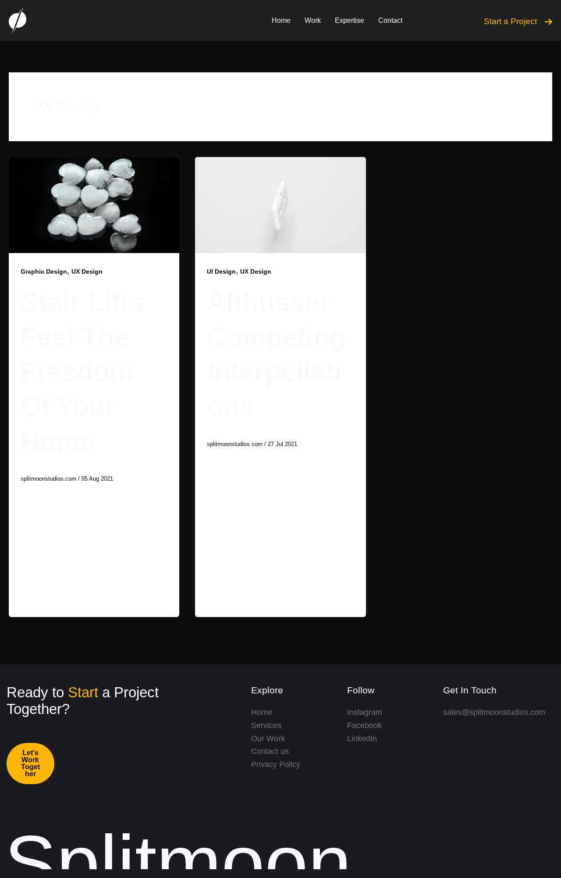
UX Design (87, 271)
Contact (390, 20)
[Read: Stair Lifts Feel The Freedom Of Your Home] (94, 204)
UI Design (221, 271)
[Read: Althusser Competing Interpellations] (280, 204)
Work (313, 20)
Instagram (364, 712)
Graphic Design (44, 271)
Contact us (270, 751)
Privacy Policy (275, 764)
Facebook (364, 725)
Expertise (349, 20)
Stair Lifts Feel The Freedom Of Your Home (82, 371)
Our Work (268, 738)
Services (266, 725)
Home (281, 20)
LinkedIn (362, 738)
